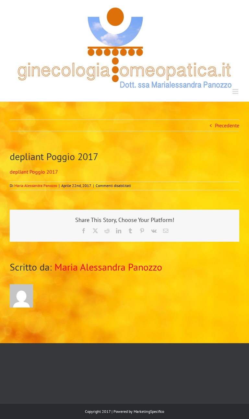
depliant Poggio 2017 (34, 172)
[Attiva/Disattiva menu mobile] (235, 91)
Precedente (227, 125)
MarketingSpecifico (149, 411)
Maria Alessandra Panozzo (35, 185)
